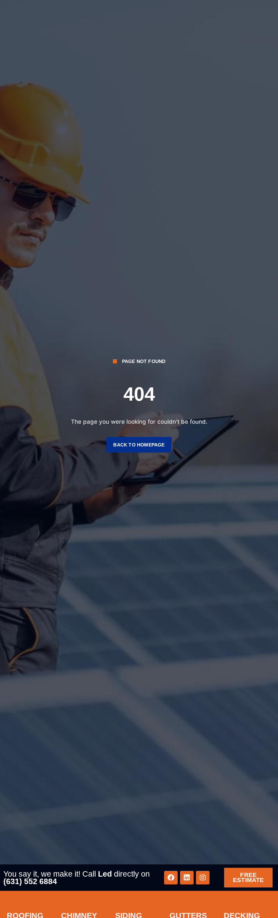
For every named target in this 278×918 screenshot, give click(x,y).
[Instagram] (203, 877)
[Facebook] (171, 877)
